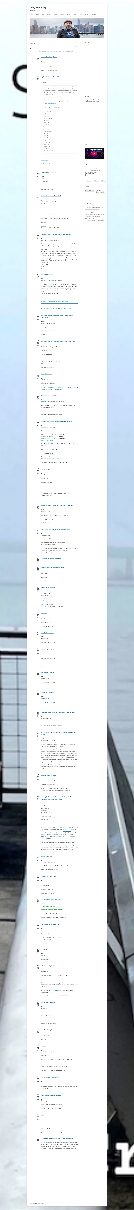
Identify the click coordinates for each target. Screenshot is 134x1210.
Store (86, 14)
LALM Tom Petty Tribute (48, 966)
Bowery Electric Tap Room (49, 57)
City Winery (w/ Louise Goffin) (50, 1077)
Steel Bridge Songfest (47, 633)
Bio (43, 14)
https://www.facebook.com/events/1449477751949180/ (57, 308)
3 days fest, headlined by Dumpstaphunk (51, 387)
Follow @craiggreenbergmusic (92, 101)
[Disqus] (54, 1179)
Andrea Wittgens (45, 836)
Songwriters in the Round (49, 876)
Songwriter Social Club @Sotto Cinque (52, 567)
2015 (67, 52)
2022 (50, 52)
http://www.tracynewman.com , (49, 436)
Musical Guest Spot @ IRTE (49, 396)
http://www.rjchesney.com (47, 440)
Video (55, 14)
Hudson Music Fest (46, 856)
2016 (64, 52)
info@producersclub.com (47, 600)
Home (31, 14)
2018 (60, 52)
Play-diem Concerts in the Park (50, 900)
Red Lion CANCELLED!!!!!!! (48, 172)
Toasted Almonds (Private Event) (51, 558)
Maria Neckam (44, 228)
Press (68, 14)
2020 (55, 52)
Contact (94, 14)
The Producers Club (46, 401)
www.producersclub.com (47, 604)
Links (81, 14)
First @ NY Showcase (47, 275)
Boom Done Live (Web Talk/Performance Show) (55, 529)
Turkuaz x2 (49, 389)
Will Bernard (48, 834)
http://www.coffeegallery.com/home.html (51, 458)
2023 (48, 52)
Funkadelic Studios (52, 88)
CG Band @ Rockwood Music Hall (51, 196)
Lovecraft (44, 950)
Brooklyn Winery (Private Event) (50, 1030)
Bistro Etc (44, 613)
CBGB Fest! (44, 1046)
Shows (62, 14)
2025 (43, 52)
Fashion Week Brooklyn (48, 1002)
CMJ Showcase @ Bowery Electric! (51, 1095)
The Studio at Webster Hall (47, 280)
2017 (62, 52)
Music (37, 14)
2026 (40, 52)
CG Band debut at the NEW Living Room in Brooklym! (57, 1138)
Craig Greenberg (38, 7)
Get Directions (50, 164)
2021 (52, 52)
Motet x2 (64, 387)
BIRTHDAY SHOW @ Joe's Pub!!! (50, 924)
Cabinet (43, 389)
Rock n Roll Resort (46, 374)
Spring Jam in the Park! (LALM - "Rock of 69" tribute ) (57, 506)
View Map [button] (43, 164)
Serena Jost (43, 226)
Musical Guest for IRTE (48, 587)
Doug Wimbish (67, 831)
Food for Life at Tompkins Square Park (52, 92)
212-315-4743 (44, 599)
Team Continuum (58, 990)
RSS (76, 46)
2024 (45, 52)
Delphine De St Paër (62, 836)
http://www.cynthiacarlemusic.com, (50, 438)
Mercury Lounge (62, 827)
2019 (57, 52)
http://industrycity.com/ (46, 1015)
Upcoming (32, 52)
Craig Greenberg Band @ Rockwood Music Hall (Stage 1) (58, 712)
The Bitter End (44, 160)
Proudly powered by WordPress (37, 1203)
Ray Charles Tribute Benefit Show (51, 77)
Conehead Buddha (57, 389)
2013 (72, 52)
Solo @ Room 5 (45, 469)
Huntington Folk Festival (48, 775)
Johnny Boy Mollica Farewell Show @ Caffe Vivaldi (56, 234)
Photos (49, 14)
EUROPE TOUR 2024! (89, 218)
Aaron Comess (61, 833)
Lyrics (74, 14)
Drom (42, 1115)
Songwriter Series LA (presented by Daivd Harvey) (56, 421)
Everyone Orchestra (73, 387)
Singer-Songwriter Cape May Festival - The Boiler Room (58, 341)
